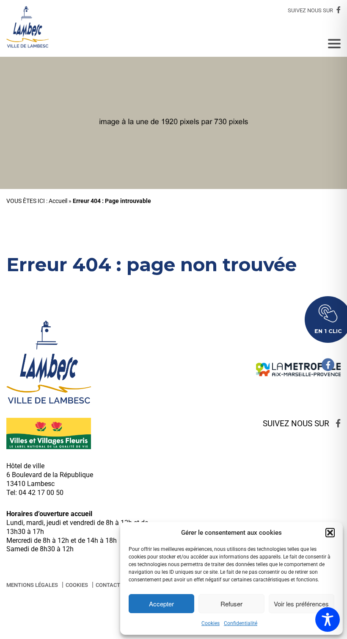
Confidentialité (240, 623)
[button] (330, 532)
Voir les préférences (301, 603)
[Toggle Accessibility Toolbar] (327, 619)
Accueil (58, 201)
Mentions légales (32, 585)
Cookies (210, 623)
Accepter (161, 603)
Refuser (231, 603)
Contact (108, 585)
